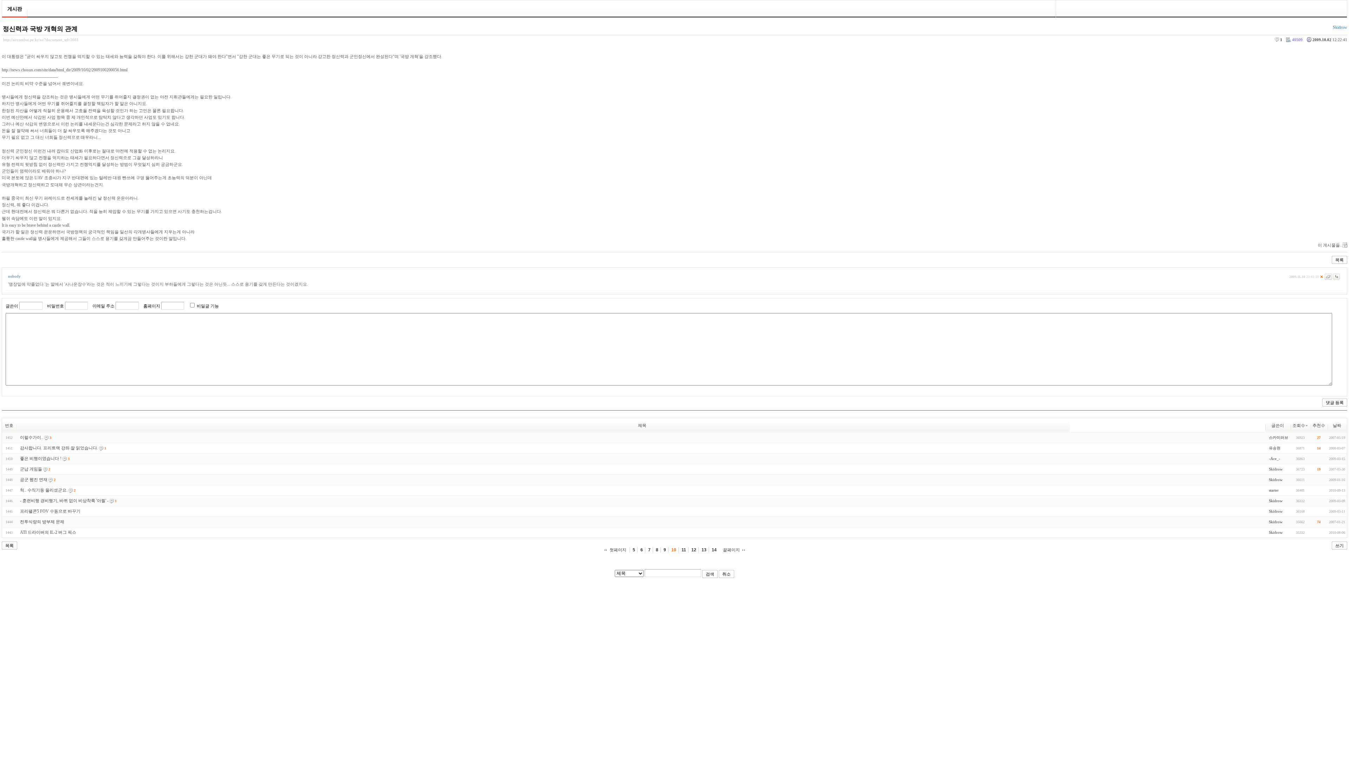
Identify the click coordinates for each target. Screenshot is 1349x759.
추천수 (1318, 425)
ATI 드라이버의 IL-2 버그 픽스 (48, 532)
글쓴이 (12, 306)
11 (684, 549)
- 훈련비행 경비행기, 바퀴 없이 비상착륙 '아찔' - (64, 500)
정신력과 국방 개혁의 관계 (40, 28)
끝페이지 (731, 549)
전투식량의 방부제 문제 (42, 521)
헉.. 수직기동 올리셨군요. (43, 490)
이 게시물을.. (1330, 245)
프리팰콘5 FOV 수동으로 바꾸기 (50, 511)
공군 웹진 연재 (33, 479)
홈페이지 (151, 306)
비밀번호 (55, 306)
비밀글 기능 (208, 306)
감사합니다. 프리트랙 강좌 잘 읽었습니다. (59, 448)
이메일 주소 (103, 306)
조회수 (1298, 425)
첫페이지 (618, 549)
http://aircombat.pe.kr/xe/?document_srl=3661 (41, 40)
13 (704, 549)
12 (693, 549)
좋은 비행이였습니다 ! (40, 458)
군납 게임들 (31, 469)
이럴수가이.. (31, 437)
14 (714, 549)
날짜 (1337, 425)
